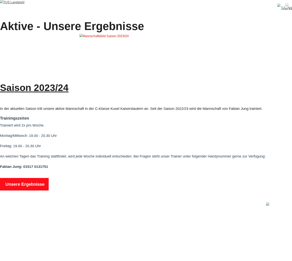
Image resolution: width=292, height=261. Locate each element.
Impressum (259, 254)
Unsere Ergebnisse (24, 184)
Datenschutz (283, 254)
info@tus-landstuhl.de (35, 235)
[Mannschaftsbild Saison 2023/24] (104, 36)
